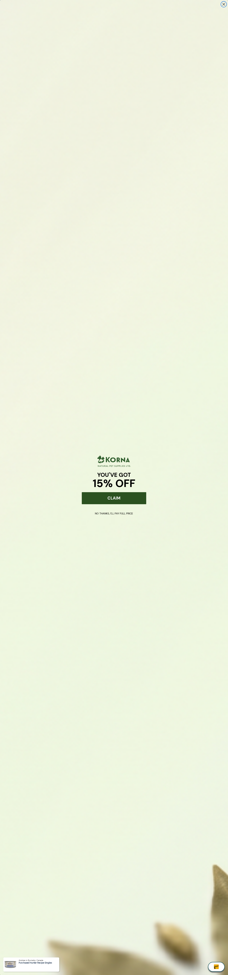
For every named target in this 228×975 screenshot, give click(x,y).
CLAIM (114, 498)
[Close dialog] (224, 4)
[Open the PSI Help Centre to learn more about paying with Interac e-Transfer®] (216, 967)
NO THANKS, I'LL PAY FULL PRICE (114, 513)
